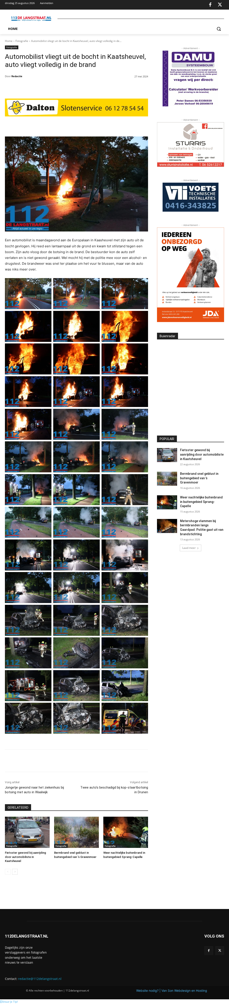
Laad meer (189, 548)
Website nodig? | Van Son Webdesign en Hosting (171, 990)
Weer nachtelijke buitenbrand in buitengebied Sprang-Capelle (201, 502)
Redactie (16, 76)
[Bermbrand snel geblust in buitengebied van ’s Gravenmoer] (76, 832)
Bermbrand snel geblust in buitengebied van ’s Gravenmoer (199, 478)
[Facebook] (210, 5)
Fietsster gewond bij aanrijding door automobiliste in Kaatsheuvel (25, 856)
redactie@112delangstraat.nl (39, 979)
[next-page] (15, 872)
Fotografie (21, 41)
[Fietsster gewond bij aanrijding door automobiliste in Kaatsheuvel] (27, 832)
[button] (218, 28)
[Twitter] (220, 5)
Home (9, 41)
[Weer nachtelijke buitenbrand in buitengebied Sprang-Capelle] (125, 832)
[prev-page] (8, 872)
